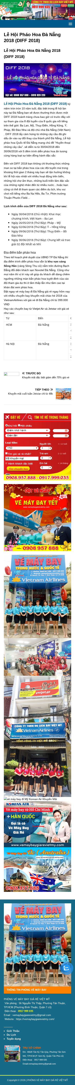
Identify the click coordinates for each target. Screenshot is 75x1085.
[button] (69, 23)
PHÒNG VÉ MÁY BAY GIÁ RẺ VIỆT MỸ (47, 1080)
